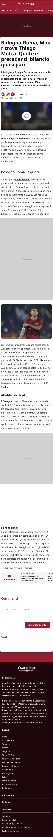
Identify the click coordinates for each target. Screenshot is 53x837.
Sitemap (6, 816)
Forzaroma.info (10, 10)
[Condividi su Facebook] (8, 94)
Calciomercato (8, 740)
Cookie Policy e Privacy (12, 823)
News (4, 736)
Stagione (6, 751)
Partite (5, 747)
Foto (4, 777)
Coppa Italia (7, 769)
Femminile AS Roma (11, 762)
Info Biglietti (7, 773)
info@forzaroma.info (11, 719)
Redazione (7, 788)
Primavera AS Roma (11, 758)
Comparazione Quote (33, 10)
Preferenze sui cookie (12, 831)
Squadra (6, 744)
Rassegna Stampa (10, 784)
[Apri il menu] (3, 3)
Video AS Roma (9, 780)
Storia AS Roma (9, 755)
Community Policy (10, 820)
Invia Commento (37, 624)
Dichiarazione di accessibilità (15, 827)
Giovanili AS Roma (10, 766)
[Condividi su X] (13, 94)
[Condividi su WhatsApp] (3, 94)
